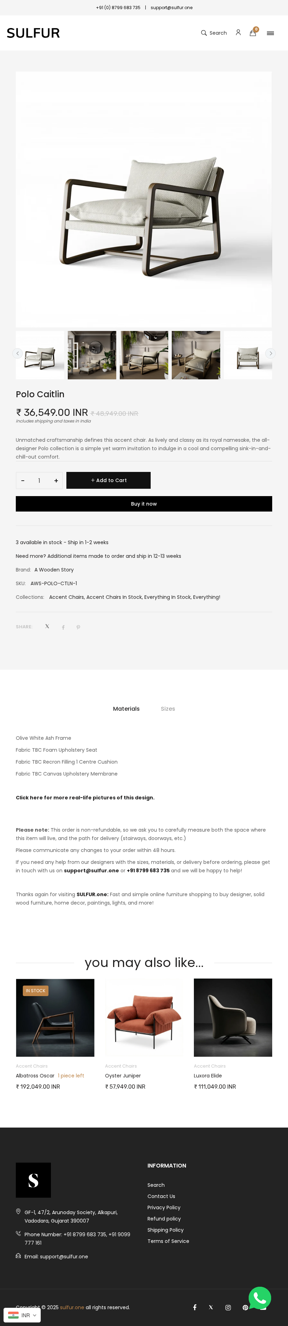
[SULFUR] (33, 32)
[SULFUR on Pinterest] (245, 1308)
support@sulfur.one (91, 870)
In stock (35, 991)
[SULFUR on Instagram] (228, 1308)
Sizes (168, 709)
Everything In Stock (167, 597)
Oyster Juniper (123, 1075)
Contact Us (161, 1196)
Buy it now (144, 503)
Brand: (23, 569)
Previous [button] (17, 353)
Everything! (206, 597)
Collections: (30, 597)
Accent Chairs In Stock (114, 597)
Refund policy (164, 1218)
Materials (126, 709)
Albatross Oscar (35, 1075)
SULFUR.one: (93, 894)
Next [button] (270, 353)
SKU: (21, 583)
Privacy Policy (164, 1207)
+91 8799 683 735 (148, 870)
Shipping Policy (166, 1229)
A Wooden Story (54, 569)
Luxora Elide (208, 1075)
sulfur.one (72, 1307)
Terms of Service (168, 1241)
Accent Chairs (66, 597)
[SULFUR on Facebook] (195, 1308)
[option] (40, 355)
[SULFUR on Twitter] (211, 1308)
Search (156, 1185)
